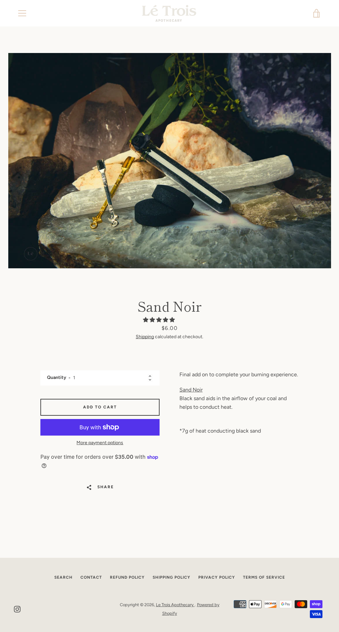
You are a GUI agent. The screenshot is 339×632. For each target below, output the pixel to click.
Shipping (145, 337)
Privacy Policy (216, 577)
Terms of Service (264, 577)
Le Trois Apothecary (175, 604)
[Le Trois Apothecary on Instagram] (17, 609)
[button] (159, 320)
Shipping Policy (171, 577)
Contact (91, 577)
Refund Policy (127, 577)
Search (63, 577)
